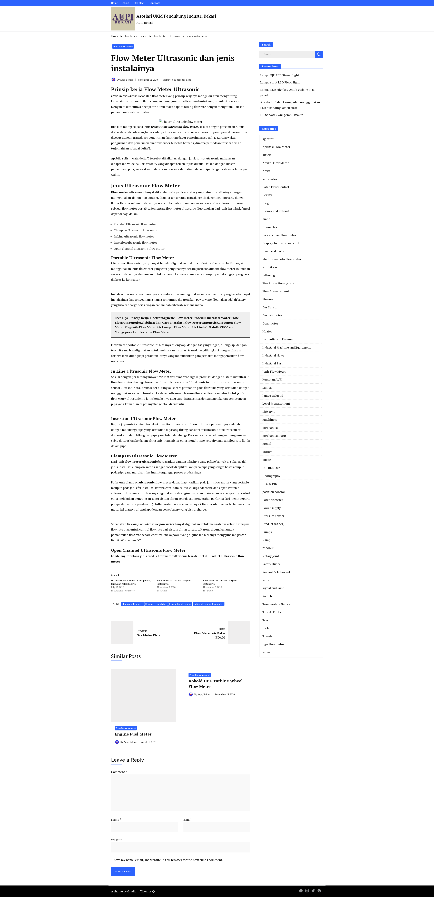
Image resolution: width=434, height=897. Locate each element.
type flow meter (273, 644)
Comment (119, 772)
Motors (267, 452)
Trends (267, 636)
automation (270, 179)
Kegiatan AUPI (272, 379)
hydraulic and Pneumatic (279, 339)
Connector (269, 227)
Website (116, 840)
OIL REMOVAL (272, 468)
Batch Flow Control (275, 187)
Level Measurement (276, 403)
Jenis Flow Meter (274, 371)
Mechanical (270, 428)
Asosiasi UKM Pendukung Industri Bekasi (176, 16)
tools (265, 628)
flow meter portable (156, 604)
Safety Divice (271, 564)
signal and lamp (273, 588)
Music (266, 460)
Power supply (271, 508)
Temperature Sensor (276, 604)
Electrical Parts (273, 251)
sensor (267, 580)
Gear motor (270, 323)
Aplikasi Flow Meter (276, 147)
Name (116, 819)
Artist (266, 171)
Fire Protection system (278, 283)
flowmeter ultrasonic (180, 604)
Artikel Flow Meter (275, 163)
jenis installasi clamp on (128, 467)
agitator (267, 139)
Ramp (266, 540)
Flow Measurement (123, 46)
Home (114, 3)
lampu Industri (272, 395)
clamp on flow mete (132, 604)
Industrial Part (272, 363)
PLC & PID (269, 484)
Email (188, 819)
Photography (271, 476)
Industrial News (273, 355)
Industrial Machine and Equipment (286, 347)
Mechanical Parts (274, 436)
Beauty (267, 195)
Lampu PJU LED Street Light (279, 75)
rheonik (267, 548)
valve (266, 652)
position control (273, 492)
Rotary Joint (270, 556)
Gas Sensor (270, 307)
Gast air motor (272, 315)
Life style (268, 411)
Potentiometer (272, 500)
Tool (265, 620)
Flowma (267, 299)
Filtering (268, 275)
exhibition (269, 267)
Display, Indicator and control (282, 243)
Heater (267, 331)
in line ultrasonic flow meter (209, 604)
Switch (267, 596)
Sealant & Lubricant (276, 572)
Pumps (267, 532)
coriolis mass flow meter (279, 235)
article (267, 155)
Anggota (155, 3)
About (125, 3)
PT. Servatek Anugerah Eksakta (281, 115)
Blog (265, 203)
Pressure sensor (273, 516)
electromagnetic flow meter (281, 259)
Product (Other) (273, 524)
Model (266, 443)
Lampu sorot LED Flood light (280, 82)
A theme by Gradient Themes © (133, 891)
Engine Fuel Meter (133, 734)
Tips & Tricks (271, 612)
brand (266, 219)
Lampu (267, 387)
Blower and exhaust (275, 211)
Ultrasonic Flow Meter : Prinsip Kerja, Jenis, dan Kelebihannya (131, 582)
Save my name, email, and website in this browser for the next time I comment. (168, 860)
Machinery (269, 419)
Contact (139, 3)
